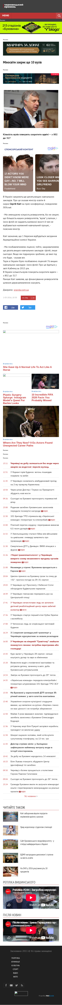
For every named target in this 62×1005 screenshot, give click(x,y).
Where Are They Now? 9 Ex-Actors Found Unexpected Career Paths (28, 444)
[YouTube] (11, 985)
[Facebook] (6, 985)
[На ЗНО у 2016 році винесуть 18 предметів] (10, 872)
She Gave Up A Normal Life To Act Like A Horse (27, 368)
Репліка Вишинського (19, 882)
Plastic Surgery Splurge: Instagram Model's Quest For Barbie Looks (14, 399)
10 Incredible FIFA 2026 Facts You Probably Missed (42, 397)
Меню (5, 15)
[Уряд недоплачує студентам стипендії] (10, 830)
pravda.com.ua (21, 290)
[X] (16, 985)
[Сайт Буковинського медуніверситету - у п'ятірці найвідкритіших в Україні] (10, 844)
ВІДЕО (15, 973)
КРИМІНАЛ (15, 962)
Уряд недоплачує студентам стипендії (36, 827)
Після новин (12, 915)
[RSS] (22, 985)
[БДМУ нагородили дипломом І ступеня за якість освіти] (10, 858)
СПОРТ (15, 969)
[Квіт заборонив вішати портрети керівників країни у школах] (10, 817)
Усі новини (30, 796)
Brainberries (8, 364)
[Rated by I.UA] (21, 995)
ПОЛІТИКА (15, 958)
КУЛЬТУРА (15, 966)
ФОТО (15, 977)
